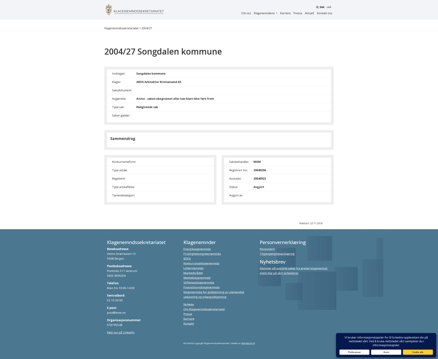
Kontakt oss (324, 13)
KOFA (187, 258)
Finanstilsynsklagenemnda (201, 287)
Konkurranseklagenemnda (201, 263)
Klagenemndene (264, 13)
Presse (297, 13)
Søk (322, 7)
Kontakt (188, 323)
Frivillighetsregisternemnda (202, 254)
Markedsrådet (193, 273)
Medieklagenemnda (197, 278)
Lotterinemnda (193, 268)
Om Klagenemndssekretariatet (204, 309)
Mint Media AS (248, 343)
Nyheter (188, 304)
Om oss (246, 13)
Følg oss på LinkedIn (120, 332)
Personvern (267, 249)
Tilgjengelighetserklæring (277, 254)
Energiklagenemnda (197, 249)
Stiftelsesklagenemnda (198, 282)
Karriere (285, 13)
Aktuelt (309, 13)
